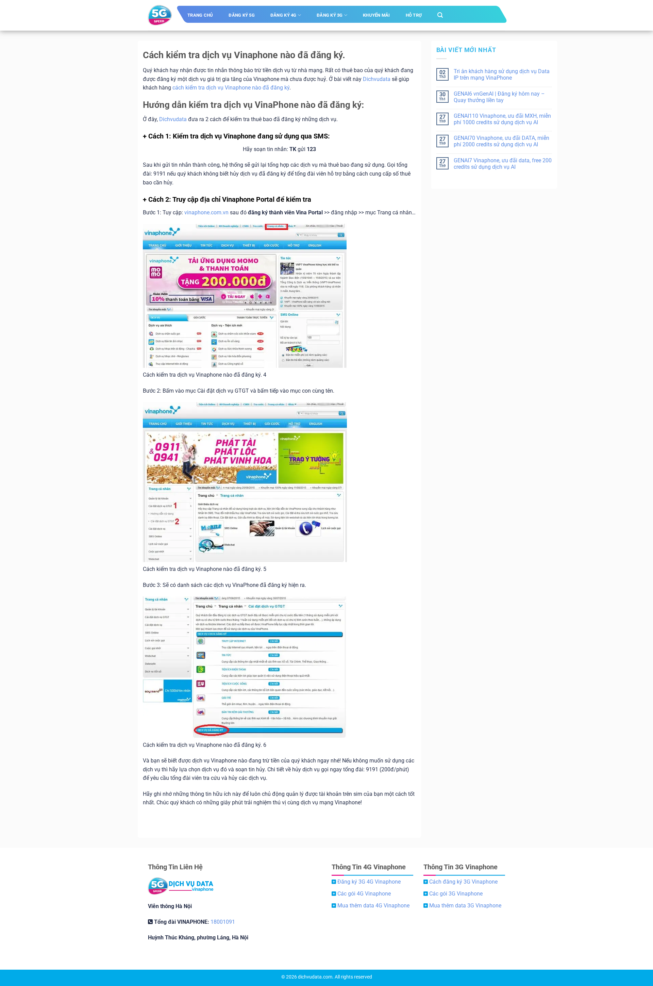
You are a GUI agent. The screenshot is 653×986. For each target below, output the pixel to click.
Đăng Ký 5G (242, 15)
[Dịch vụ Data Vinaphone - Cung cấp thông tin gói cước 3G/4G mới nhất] (160, 15)
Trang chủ (200, 15)
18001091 (223, 922)
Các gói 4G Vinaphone (364, 893)
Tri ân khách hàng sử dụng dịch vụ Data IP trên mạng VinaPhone (502, 74)
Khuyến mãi (376, 15)
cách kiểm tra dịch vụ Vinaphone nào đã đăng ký (230, 87)
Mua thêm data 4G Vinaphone (373, 905)
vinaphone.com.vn (206, 212)
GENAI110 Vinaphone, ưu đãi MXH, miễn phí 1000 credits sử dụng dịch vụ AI (502, 119)
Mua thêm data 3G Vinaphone (465, 905)
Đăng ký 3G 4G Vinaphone (369, 881)
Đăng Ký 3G (330, 15)
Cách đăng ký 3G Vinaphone (463, 881)
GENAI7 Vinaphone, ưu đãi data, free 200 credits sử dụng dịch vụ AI (503, 163)
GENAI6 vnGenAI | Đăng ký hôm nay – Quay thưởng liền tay (499, 97)
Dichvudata (376, 79)
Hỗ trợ (414, 15)
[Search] (440, 15)
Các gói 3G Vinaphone (456, 893)
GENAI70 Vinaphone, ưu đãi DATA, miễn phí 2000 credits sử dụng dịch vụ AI (501, 141)
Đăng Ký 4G (283, 15)
